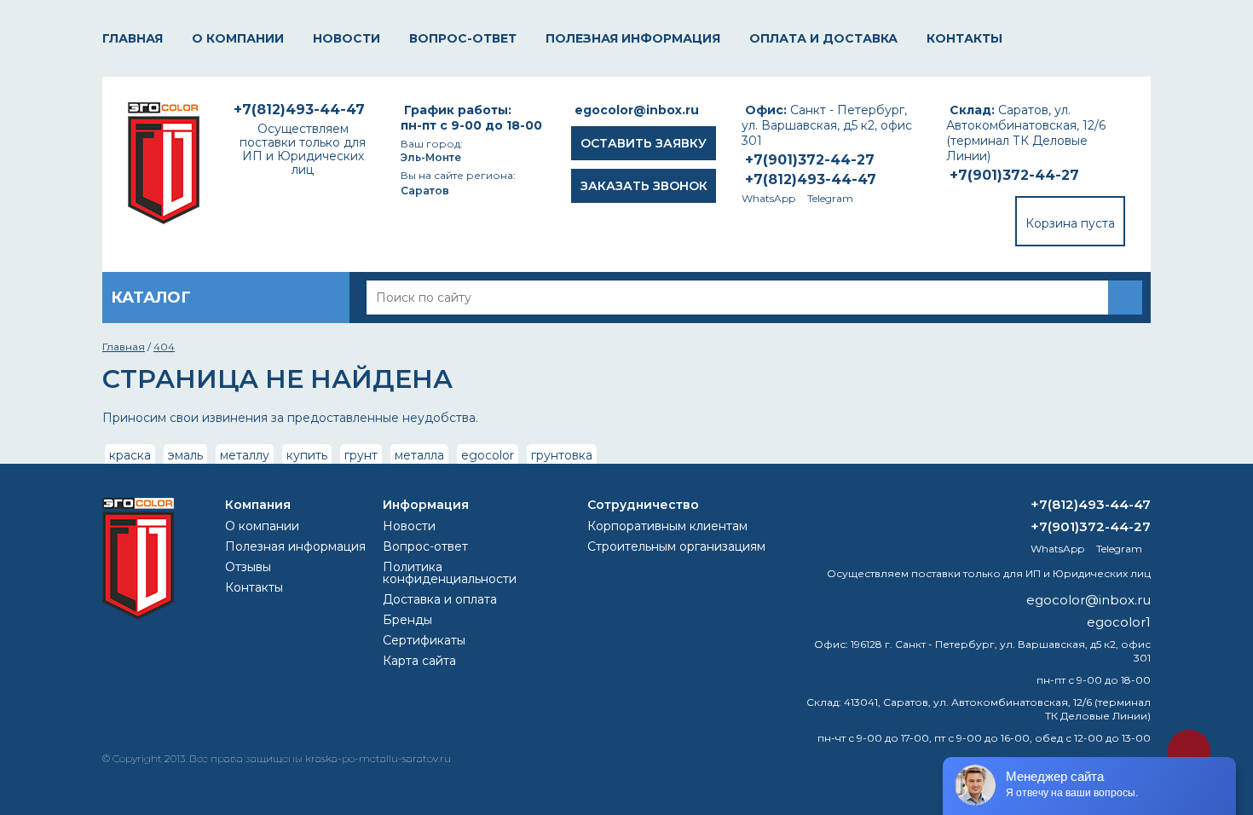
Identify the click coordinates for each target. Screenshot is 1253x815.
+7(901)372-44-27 (1014, 175)
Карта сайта (419, 660)
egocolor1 (1119, 622)
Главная (132, 38)
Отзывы (248, 567)
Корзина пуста (1070, 223)
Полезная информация (633, 38)
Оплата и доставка (823, 38)
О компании (238, 38)
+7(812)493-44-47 (810, 179)
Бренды (407, 619)
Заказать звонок (643, 186)
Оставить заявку (643, 143)
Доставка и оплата (440, 599)
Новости (346, 38)
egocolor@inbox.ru (637, 110)
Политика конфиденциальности (450, 573)
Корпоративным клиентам (667, 526)
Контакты (964, 38)
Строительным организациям (676, 546)
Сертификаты (424, 640)
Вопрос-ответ (463, 38)
